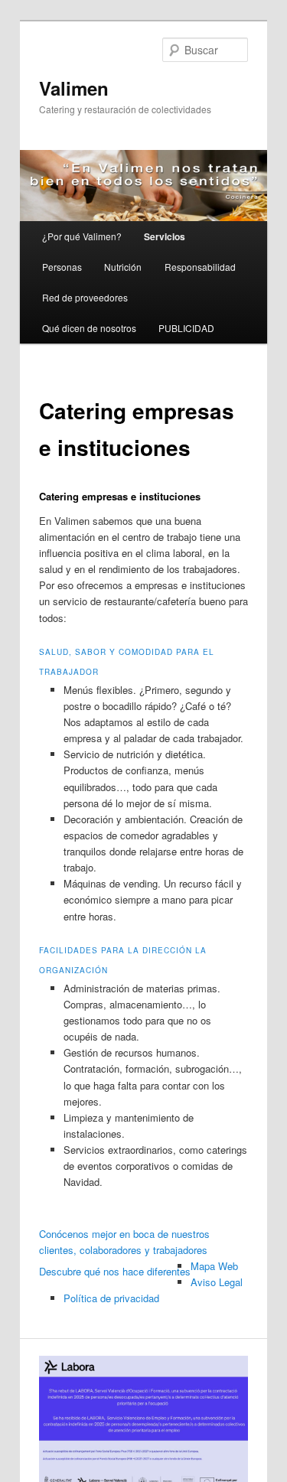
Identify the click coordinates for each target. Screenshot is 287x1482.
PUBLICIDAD (186, 327)
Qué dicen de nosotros (89, 327)
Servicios (164, 236)
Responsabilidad (200, 266)
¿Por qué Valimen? (82, 236)
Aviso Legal (217, 1282)
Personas (62, 266)
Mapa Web (214, 1266)
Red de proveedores (85, 297)
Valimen (74, 88)
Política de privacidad (111, 1298)
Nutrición (123, 266)
